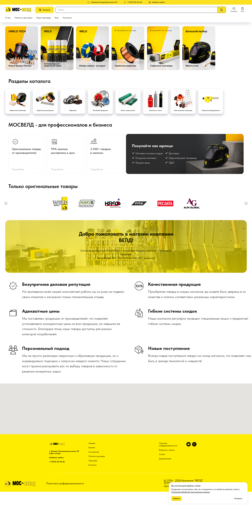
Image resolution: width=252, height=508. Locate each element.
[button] (233, 9)
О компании (93, 452)
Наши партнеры (43, 17)
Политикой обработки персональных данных (190, 492)
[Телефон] (194, 446)
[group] (21, 48)
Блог (57, 17)
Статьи (162, 454)
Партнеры (92, 460)
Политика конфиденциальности (168, 444)
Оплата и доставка (23, 17)
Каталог (91, 447)
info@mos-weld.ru (56, 457)
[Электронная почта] (188, 446)
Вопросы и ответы (167, 450)
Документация (165, 458)
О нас (8, 17)
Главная (91, 443)
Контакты (67, 17)
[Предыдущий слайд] (6, 203)
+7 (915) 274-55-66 (57, 462)
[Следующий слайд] (246, 203)
